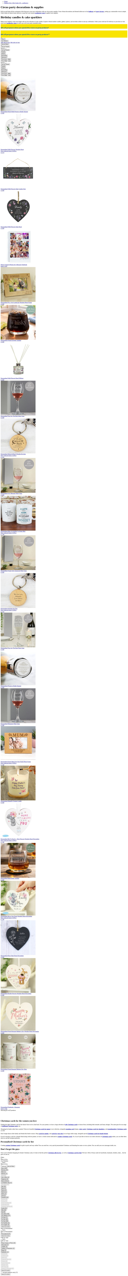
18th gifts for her (5, 42)
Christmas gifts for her (54, 1153)
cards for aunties (44, 1133)
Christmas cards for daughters (96, 1129)
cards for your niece (57, 1133)
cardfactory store (40, 13)
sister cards (82, 1129)
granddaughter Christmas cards (117, 1129)
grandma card (70, 1129)
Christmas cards (107, 1136)
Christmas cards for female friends (98, 1133)
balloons (90, 11)
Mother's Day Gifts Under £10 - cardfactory (16, 3)
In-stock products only (10, 1272)
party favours (100, 11)
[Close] (1, 1158)
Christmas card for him (75, 1153)
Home (6, 1)
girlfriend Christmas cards (10, 1126)
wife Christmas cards (71, 1124)
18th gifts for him (15, 42)
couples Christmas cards (65, 1136)
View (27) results (5, 1226)
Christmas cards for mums (42, 1129)
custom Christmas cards (13, 1145)
